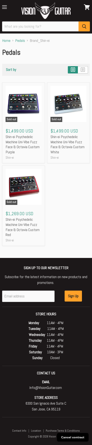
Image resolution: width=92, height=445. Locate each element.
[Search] (84, 26)
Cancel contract (72, 437)
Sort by (11, 70)
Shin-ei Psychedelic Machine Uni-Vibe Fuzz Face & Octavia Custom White (67, 144)
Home (6, 40)
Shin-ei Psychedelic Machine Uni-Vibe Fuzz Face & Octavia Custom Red (23, 227)
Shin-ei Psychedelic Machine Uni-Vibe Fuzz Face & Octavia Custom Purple (23, 144)
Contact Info (19, 431)
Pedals (20, 40)
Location (36, 431)
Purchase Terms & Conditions (63, 431)
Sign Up (73, 295)
